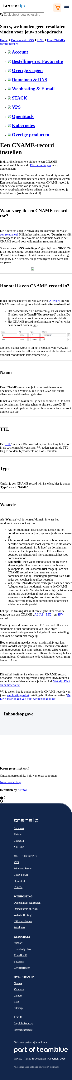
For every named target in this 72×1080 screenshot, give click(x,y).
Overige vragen (27, 70)
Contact (18, 995)
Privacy (18, 1058)
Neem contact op (10, 782)
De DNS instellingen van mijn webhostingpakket (35, 697)
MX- (49, 614)
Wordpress (19, 927)
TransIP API (20, 955)
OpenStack (23, 116)
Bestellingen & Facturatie (37, 61)
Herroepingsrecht (23, 1029)
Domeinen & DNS (22, 40)
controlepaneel (9, 234)
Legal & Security (23, 1023)
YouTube (19, 846)
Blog (16, 1001)
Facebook (19, 828)
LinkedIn (19, 840)
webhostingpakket (18, 695)
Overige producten (30, 134)
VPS (16, 107)
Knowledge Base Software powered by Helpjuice (36, 1067)
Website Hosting (22, 915)
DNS (40, 40)
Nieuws (18, 983)
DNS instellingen (40, 165)
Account (20, 51)
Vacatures (19, 989)
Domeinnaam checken (26, 908)
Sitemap (18, 1008)
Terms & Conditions (35, 1058)
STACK (19, 97)
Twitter (18, 834)
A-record (54, 300)
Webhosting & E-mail (33, 88)
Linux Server (21, 874)
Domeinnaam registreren (27, 902)
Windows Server (23, 868)
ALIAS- (39, 614)
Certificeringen (22, 967)
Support (18, 942)
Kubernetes (23, 125)
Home (3, 40)
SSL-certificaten (23, 921)
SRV (60, 614)
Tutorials (19, 961)
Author (22, 790)
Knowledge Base (23, 949)
